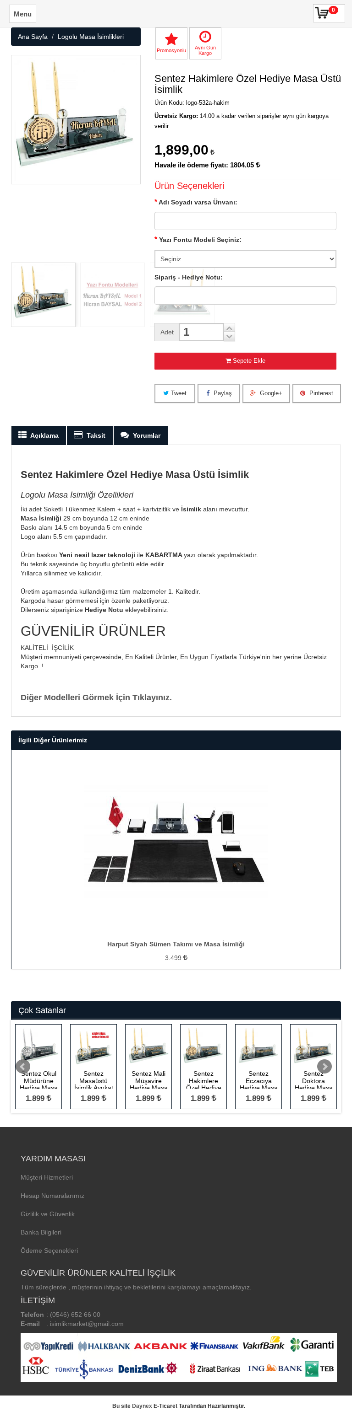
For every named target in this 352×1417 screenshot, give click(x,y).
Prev (23, 1066)
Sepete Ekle (249, 360)
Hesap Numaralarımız (52, 1195)
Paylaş (222, 393)
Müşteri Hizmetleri (47, 1177)
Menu (23, 14)
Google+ (270, 393)
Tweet (179, 393)
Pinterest (320, 393)
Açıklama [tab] (44, 435)
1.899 (36, 1098)
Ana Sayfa (33, 36)
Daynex (142, 1406)
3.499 (174, 957)
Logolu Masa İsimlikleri (91, 36)
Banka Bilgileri (41, 1232)
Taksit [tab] (95, 435)
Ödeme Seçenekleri (49, 1250)
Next (324, 1066)
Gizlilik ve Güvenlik (48, 1214)
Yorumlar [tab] (145, 435)
